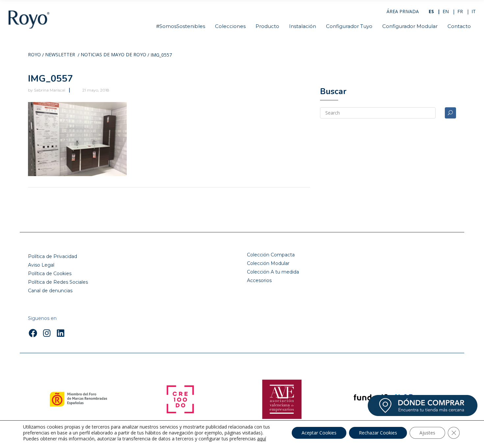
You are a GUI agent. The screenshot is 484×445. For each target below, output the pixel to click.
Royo (34, 55)
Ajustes (427, 433)
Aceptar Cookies (319, 433)
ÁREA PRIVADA (403, 11)
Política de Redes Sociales (58, 282)
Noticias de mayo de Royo (113, 55)
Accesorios (259, 280)
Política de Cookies (49, 273)
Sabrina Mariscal (49, 90)
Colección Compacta (271, 255)
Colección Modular (268, 263)
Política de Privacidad (52, 256)
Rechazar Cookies (378, 433)
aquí (261, 439)
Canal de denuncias (50, 291)
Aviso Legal (41, 265)
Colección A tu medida (273, 272)
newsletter (60, 55)
